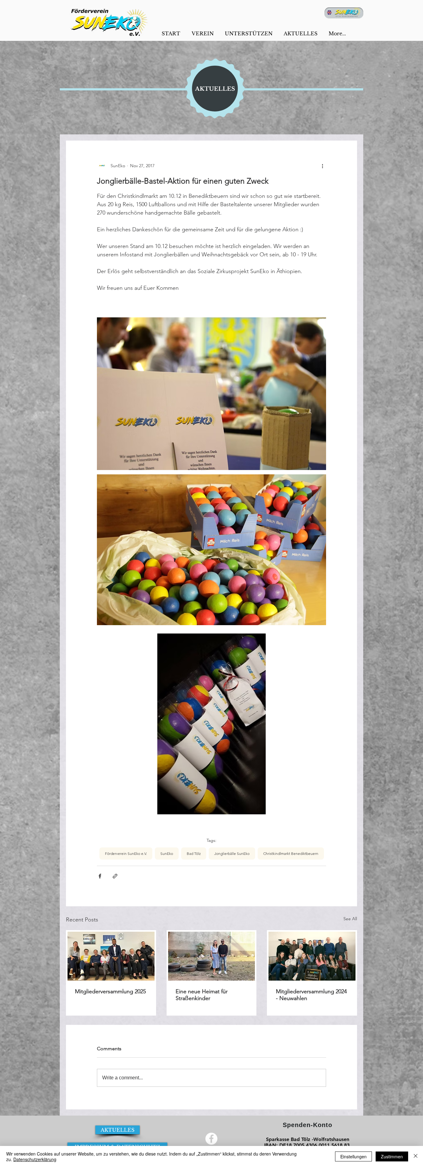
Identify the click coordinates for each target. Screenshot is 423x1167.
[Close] (415, 1156)
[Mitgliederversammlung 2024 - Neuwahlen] (311, 956)
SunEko (166, 853)
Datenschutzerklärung (34, 1159)
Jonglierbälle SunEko (232, 853)
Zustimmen (392, 1156)
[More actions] (322, 165)
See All (350, 918)
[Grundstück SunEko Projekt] (211, 956)
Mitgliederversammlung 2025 (110, 991)
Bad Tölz (194, 853)
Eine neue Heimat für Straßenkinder (202, 995)
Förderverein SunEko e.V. (126, 853)
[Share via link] (115, 876)
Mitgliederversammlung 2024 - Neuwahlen (311, 995)
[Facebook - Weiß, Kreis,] (211, 1139)
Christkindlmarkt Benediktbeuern (290, 853)
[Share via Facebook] (100, 876)
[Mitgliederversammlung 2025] (111, 956)
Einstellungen (353, 1156)
